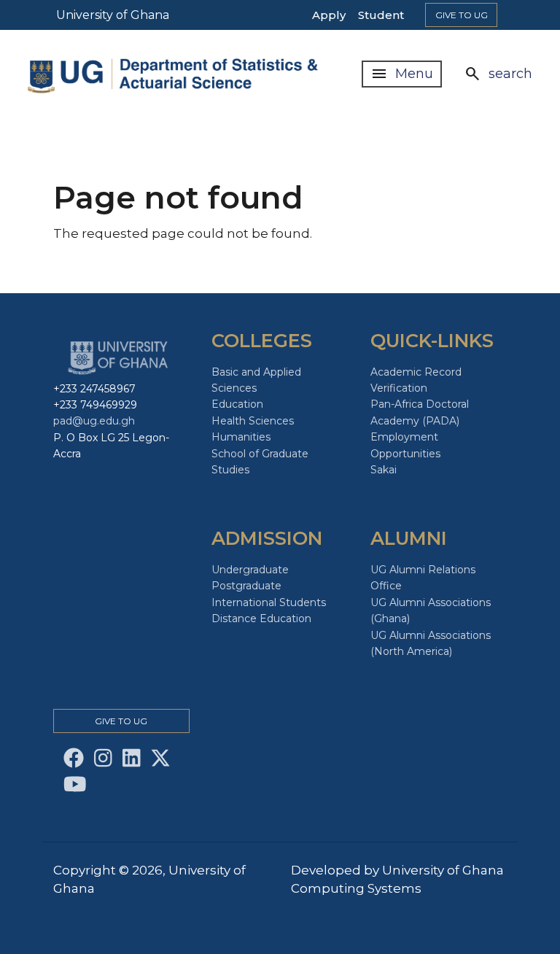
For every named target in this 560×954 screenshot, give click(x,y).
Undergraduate (250, 569)
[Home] (181, 74)
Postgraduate (246, 585)
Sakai (383, 469)
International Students (268, 602)
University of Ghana (112, 15)
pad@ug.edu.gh (94, 420)
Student (381, 15)
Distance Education (261, 618)
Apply (329, 15)
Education (237, 404)
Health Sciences (252, 420)
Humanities (241, 436)
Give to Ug (461, 14)
